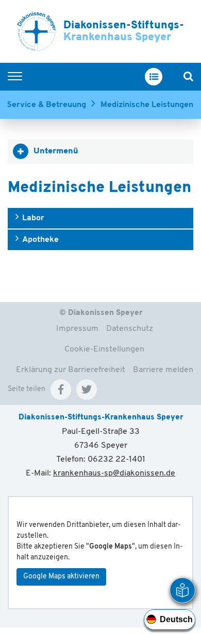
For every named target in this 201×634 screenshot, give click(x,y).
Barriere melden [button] (163, 370)
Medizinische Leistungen (146, 105)
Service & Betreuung (46, 105)
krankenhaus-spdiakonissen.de (114, 473)
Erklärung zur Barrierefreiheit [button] (70, 370)
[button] (61, 389)
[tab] (100, 151)
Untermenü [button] (56, 151)
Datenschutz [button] (129, 329)
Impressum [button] (77, 329)
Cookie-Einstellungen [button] (104, 349)
